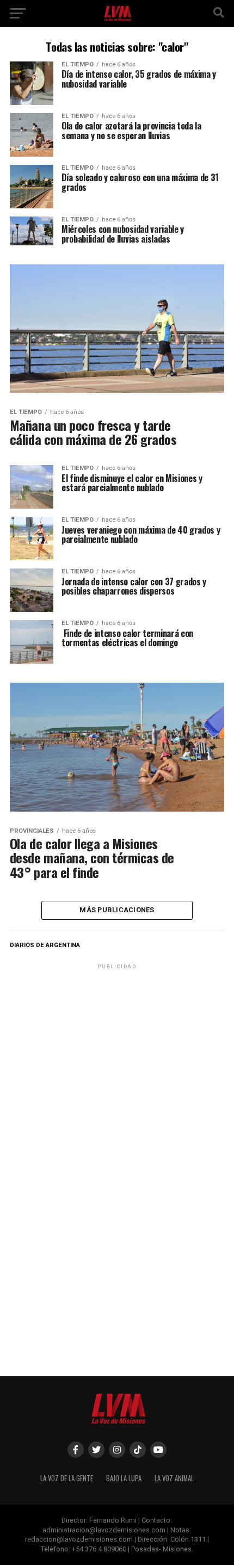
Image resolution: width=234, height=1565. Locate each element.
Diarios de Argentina (45, 945)
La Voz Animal (174, 1478)
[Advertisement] (117, 1040)
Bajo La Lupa (123, 1478)
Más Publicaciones (116, 910)
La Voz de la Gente (66, 1478)
